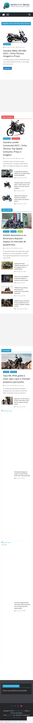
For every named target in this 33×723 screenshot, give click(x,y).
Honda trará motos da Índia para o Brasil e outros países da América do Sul (21, 198)
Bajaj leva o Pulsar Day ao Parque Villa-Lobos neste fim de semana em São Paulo (21, 401)
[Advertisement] (16, 96)
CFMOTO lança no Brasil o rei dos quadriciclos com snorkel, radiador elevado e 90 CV (22, 303)
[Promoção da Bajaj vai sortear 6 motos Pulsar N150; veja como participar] (7, 475)
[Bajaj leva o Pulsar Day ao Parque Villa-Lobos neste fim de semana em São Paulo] (7, 403)
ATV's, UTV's (6, 231)
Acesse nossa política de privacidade (14, 691)
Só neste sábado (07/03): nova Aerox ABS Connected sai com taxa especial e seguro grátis (22, 605)
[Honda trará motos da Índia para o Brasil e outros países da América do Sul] (7, 200)
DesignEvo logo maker (18, 722)
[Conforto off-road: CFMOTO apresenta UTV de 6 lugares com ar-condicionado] (7, 268)
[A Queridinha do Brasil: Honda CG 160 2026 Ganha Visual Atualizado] (7, 175)
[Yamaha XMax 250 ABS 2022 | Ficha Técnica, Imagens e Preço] (16, 35)
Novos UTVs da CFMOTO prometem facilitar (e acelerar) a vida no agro (21, 278)
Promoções (13, 372)
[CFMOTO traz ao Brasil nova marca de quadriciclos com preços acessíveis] (7, 292)
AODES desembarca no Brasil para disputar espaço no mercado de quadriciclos (14, 240)
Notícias (20, 231)
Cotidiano (13, 231)
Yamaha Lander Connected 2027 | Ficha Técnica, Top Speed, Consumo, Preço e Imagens (15, 148)
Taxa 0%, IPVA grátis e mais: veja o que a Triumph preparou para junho (16, 378)
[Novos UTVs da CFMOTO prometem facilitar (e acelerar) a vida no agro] (7, 280)
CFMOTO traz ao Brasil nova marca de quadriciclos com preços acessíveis (21, 290)
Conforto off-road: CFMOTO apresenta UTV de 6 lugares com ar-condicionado (21, 266)
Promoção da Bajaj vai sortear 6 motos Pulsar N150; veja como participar (22, 473)
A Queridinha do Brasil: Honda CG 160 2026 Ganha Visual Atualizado (22, 173)
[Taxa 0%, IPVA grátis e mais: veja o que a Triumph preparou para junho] (16, 361)
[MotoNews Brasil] (3, 15)
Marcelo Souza (21, 47)
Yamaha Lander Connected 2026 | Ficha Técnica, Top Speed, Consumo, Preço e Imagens (22, 185)
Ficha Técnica (7, 44)
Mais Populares (15, 138)
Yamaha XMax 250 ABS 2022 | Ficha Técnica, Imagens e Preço (14, 53)
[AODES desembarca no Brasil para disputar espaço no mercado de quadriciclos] (16, 221)
